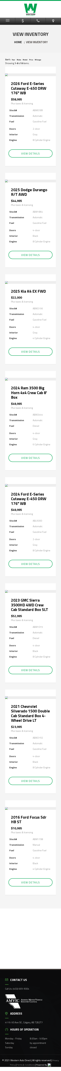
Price (31, 59)
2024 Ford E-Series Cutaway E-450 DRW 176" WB (28, 498)
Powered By (42, 1064)
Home (18, 42)
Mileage (38, 59)
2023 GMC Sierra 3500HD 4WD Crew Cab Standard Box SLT (29, 604)
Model (25, 59)
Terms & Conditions (26, 1064)
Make (19, 59)
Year (13, 59)
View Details (30, 153)
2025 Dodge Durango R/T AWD (29, 192)
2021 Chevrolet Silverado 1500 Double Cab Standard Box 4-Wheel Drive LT (30, 713)
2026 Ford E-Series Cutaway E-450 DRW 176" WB (28, 88)
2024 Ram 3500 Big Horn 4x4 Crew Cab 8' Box (29, 392)
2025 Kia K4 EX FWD (28, 291)
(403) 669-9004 (21, 988)
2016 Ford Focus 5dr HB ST (28, 819)
